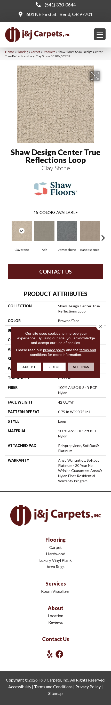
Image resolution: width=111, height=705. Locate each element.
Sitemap (55, 693)
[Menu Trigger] (100, 34)
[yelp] (50, 654)
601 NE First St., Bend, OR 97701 (59, 14)
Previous (8, 230)
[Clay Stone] (21, 230)
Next (103, 230)
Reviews (55, 622)
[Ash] (44, 230)
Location (55, 615)
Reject (54, 367)
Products (49, 52)
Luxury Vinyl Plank (55, 560)
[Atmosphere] (67, 230)
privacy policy (54, 350)
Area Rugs (55, 566)
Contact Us (55, 271)
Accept (29, 367)
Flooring (22, 52)
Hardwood (55, 553)
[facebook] (59, 654)
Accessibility (19, 686)
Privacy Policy (88, 686)
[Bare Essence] (89, 230)
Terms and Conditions (53, 686)
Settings (81, 367)
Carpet (35, 52)
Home (9, 52)
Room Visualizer (55, 591)
